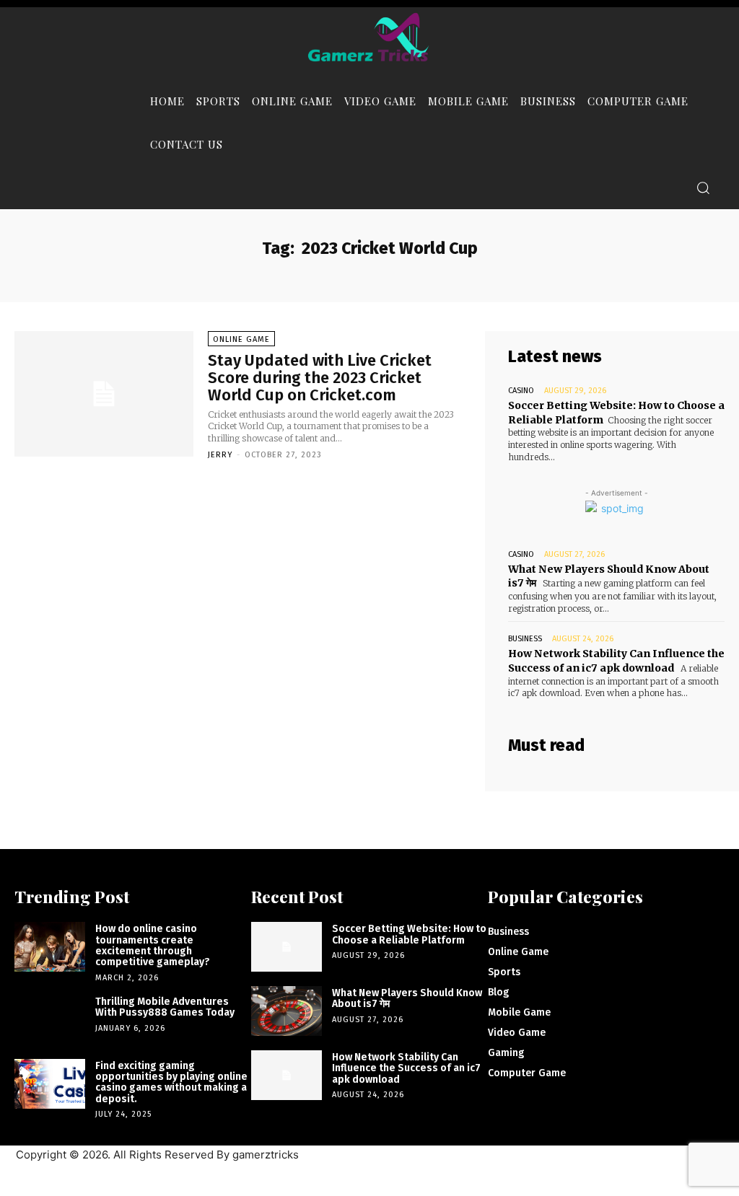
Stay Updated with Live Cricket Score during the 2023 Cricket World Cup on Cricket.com (320, 378)
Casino (521, 391)
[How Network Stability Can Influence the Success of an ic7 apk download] (286, 1075)
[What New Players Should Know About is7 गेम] (286, 1011)
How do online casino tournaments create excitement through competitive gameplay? (152, 945)
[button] (703, 187)
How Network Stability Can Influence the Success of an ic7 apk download (616, 660)
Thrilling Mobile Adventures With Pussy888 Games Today (165, 1007)
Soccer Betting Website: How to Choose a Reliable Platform (409, 934)
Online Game (241, 339)
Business (525, 639)
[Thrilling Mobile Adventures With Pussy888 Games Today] (49, 1020)
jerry (220, 455)
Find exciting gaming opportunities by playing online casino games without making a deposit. (171, 1082)
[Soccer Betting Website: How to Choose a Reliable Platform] (286, 947)
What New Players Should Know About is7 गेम (407, 998)
